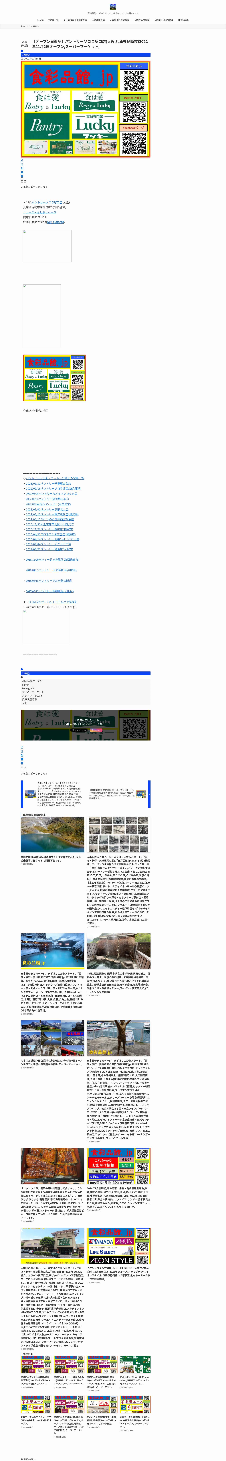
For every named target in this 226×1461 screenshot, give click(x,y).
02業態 (26, 55)
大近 (24, 703)
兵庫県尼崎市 (29, 699)
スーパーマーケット (33, 692)
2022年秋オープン (32, 681)
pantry (25, 684)
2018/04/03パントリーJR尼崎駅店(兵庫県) (51, 570)
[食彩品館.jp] (113, 7)
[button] (22, 160)
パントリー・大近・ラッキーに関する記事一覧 (55, 478)
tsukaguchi (28, 688)
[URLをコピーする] (23, 181)
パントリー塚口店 (32, 695)
